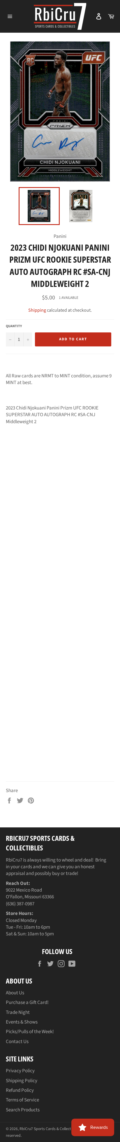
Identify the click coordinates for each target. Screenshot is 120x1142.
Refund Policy (20, 1090)
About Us (15, 992)
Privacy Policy (20, 1070)
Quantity (14, 326)
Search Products (23, 1109)
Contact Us (17, 1041)
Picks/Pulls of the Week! (30, 1031)
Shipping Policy (21, 1080)
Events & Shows (22, 1022)
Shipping (37, 310)
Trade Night (18, 1012)
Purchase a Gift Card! (27, 1002)
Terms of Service (22, 1099)
